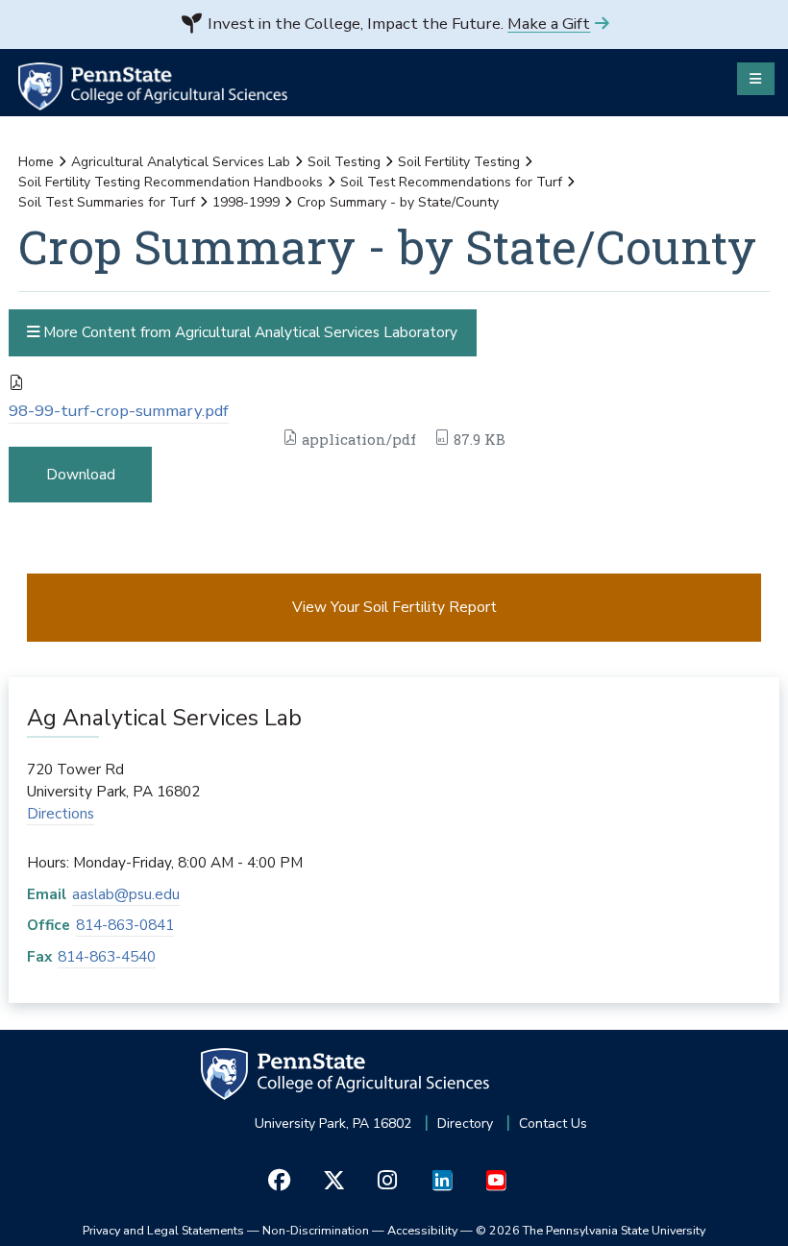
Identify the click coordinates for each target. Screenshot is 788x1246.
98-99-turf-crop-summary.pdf (119, 411)
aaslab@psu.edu (126, 894)
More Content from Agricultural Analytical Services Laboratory (248, 332)
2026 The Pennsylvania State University (590, 1230)
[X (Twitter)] (332, 1180)
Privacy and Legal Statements (163, 1230)
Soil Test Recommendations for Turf (451, 182)
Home (36, 162)
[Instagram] (387, 1180)
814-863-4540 (107, 956)
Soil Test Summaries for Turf (106, 202)
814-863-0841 (125, 925)
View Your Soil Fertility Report (394, 607)
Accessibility (422, 1230)
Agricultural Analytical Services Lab (180, 162)
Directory (465, 1123)
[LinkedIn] (441, 1180)
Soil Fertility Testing (459, 162)
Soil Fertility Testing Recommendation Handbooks (170, 182)
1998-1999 (246, 202)
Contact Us (553, 1123)
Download (80, 474)
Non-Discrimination (315, 1230)
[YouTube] (495, 1180)
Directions (60, 813)
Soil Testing (344, 162)
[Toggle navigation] (756, 78)
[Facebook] (279, 1180)
